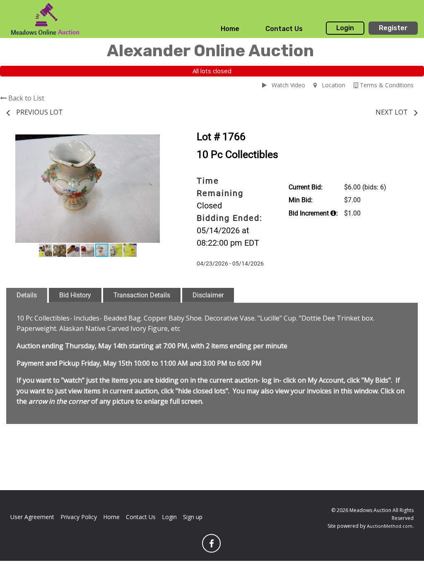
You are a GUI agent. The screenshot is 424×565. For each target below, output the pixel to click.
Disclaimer (208, 295)
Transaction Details (141, 295)
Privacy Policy (78, 517)
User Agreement (32, 517)
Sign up (192, 517)
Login (345, 28)
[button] (161, 141)
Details (27, 295)
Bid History (75, 295)
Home (230, 29)
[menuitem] (230, 29)
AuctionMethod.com (389, 526)
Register (393, 28)
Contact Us (284, 29)
